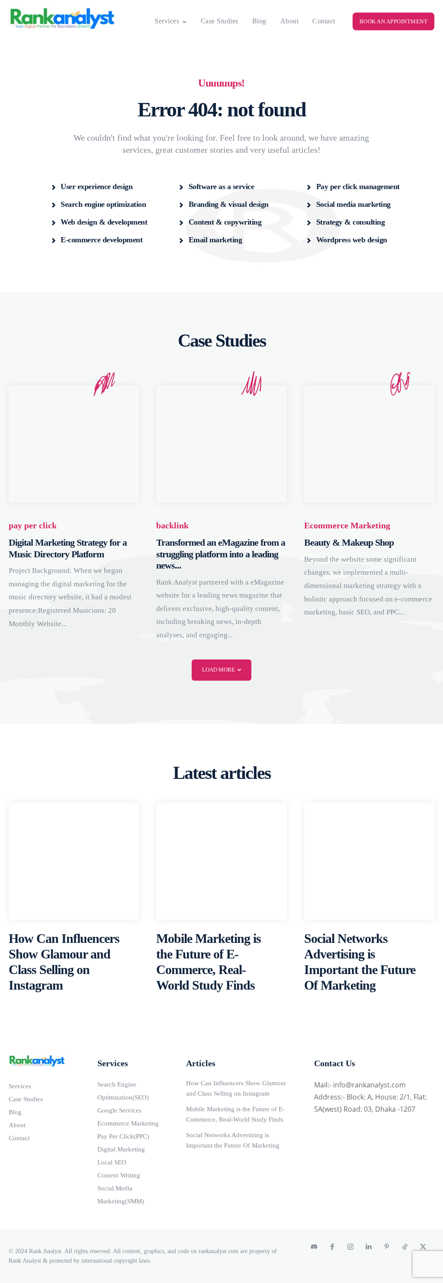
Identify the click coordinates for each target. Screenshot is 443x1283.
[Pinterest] (387, 1247)
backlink (172, 525)
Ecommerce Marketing (347, 525)
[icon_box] (91, 186)
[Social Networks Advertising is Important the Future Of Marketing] (369, 861)
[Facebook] (332, 1247)
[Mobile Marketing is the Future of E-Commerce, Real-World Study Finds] (221, 861)
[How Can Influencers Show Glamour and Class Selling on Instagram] (74, 861)
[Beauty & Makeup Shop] (369, 444)
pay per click (33, 525)
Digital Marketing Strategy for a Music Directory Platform (68, 548)
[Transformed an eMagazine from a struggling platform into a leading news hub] (221, 444)
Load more (218, 669)
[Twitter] (423, 1247)
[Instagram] (350, 1247)
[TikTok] (405, 1247)
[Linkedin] (369, 1247)
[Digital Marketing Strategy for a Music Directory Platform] (74, 444)
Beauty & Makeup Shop (349, 542)
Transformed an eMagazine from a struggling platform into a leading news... (220, 554)
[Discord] (314, 1247)
